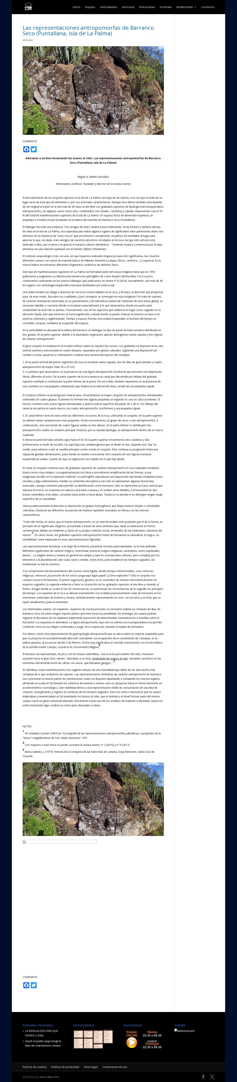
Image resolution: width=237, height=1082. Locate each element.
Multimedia (184, 7)
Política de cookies (34, 1067)
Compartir (52, 150)
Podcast (166, 7)
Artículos (128, 7)
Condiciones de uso (114, 1067)
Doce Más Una (49, 1077)
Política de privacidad (65, 1067)
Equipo (90, 7)
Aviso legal (91, 1067)
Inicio (76, 7)
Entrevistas (147, 7)
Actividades (108, 7)
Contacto (207, 7)
